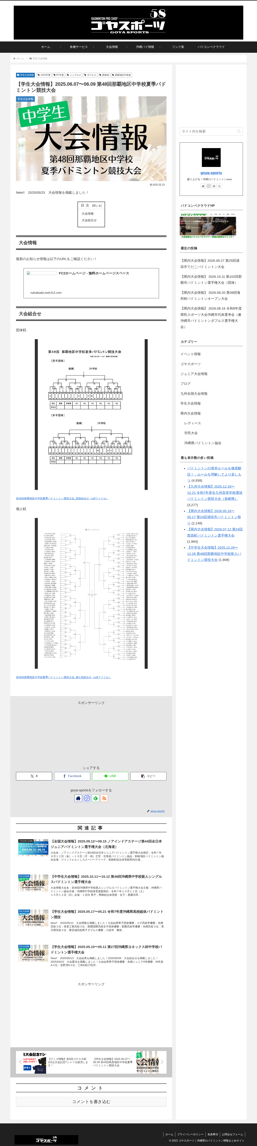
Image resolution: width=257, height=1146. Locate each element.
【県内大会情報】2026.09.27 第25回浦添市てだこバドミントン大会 (209, 264)
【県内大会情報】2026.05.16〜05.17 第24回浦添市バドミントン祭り (214, 517)
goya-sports (211, 173)
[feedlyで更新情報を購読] (95, 798)
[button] (148, 776)
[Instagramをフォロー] (87, 798)
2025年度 (45, 75)
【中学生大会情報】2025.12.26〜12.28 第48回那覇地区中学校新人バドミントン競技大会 (214, 554)
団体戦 (105, 75)
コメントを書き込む (91, 1101)
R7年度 (60, 75)
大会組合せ (89, 220)
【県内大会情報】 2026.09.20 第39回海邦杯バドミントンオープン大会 (210, 296)
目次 (86, 205)
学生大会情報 (27, 75)
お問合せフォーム (232, 1134)
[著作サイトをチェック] (78, 798)
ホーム (169, 1134)
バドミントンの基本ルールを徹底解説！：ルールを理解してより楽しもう (214, 474)
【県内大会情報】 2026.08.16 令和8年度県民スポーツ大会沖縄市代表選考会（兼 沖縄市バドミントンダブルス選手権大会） (211, 318)
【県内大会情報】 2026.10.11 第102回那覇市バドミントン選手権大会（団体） (211, 280)
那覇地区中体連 (123, 75)
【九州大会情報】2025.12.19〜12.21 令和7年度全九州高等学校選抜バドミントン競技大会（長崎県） (215, 493)
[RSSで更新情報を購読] (104, 798)
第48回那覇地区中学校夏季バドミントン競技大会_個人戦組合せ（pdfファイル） (63, 677)
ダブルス (91, 75)
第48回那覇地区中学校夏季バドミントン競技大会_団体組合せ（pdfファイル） (62, 498)
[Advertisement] (91, 732)
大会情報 (88, 213)
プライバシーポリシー (190, 1134)
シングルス (75, 75)
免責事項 (213, 1134)
